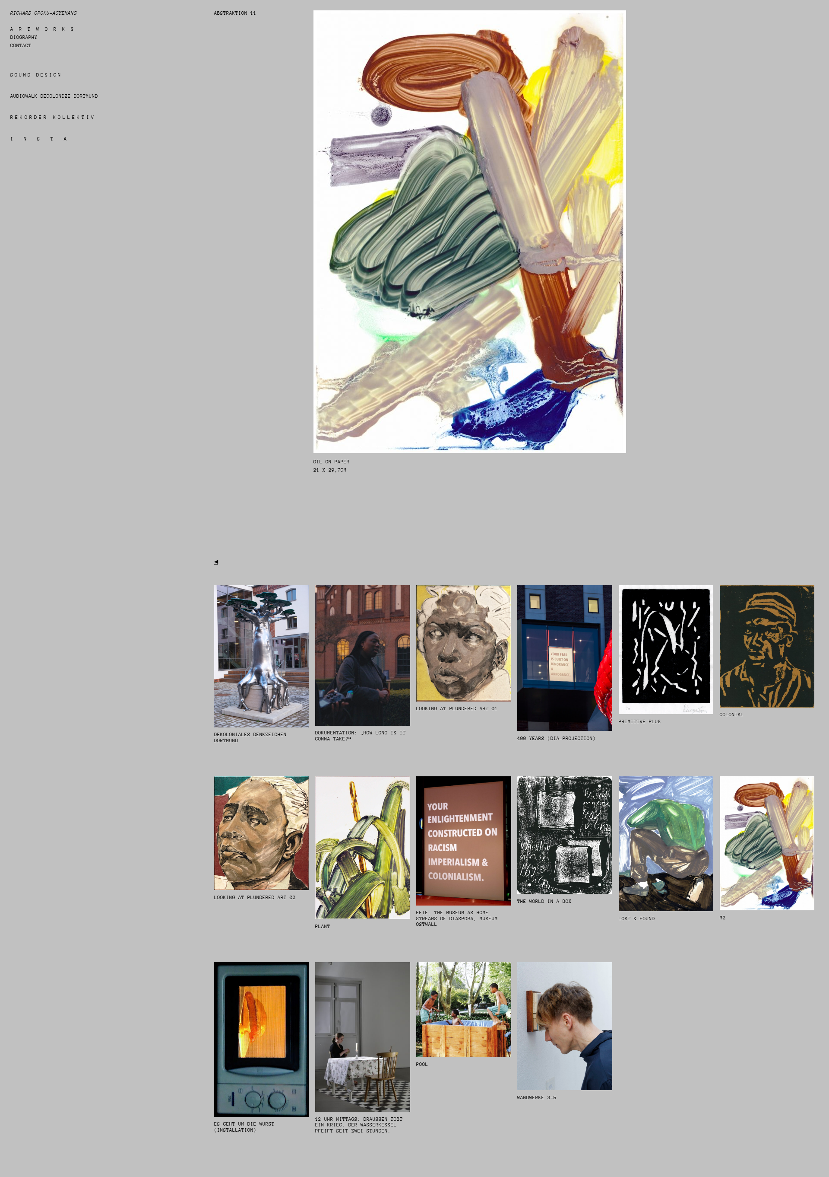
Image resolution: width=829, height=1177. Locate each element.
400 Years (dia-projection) (556, 738)
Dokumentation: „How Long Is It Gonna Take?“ (360, 736)
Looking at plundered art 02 (255, 897)
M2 (723, 918)
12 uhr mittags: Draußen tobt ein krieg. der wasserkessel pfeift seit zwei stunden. (359, 1125)
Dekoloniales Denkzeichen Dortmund (250, 737)
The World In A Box (544, 901)
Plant (322, 926)
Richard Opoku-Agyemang (43, 13)
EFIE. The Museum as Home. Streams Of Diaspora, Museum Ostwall (457, 918)
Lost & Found (637, 919)
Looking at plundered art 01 (457, 708)
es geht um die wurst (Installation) (244, 1127)
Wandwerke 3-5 (537, 1097)
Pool (422, 1064)
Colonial (732, 715)
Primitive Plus (640, 721)
